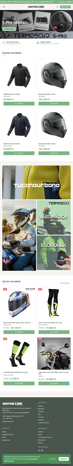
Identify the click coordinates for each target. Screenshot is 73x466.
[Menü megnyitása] (3, 6)
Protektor (41, 411)
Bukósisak (41, 409)
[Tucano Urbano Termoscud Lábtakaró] (54, 217)
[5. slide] (38, 36)
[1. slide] (32, 36)
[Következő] (69, 24)
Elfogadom (63, 459)
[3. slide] (35, 36)
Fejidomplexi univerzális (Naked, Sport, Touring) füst (53, 373)
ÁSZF (4, 437)
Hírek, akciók (41, 440)
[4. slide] (37, 36)
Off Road (41, 417)
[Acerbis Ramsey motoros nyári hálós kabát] (19, 235)
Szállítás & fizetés (7, 434)
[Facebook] (39, 450)
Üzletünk (40, 432)
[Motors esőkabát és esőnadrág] (54, 252)
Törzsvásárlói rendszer (45, 437)
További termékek (43, 422)
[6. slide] (40, 36)
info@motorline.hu (7, 421)
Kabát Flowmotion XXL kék (12, 144)
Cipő (39, 414)
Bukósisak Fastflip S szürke (47, 144)
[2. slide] (34, 36)
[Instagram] (42, 450)
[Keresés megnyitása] (57, 6)
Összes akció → (66, 283)
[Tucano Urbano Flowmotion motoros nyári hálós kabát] (36, 182)
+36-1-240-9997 (7, 418)
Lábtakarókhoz (9, 29)
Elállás (4, 432)
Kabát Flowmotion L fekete (12, 94)
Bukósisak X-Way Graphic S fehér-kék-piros (17, 322)
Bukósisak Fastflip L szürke (46, 94)
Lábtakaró (41, 420)
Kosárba (20, 103)
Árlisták (40, 443)
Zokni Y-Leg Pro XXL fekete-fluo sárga (50, 322)
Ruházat (40, 406)
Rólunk (40, 434)
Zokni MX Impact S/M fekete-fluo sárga (16, 372)
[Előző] (3, 24)
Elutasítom (52, 459)
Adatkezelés (6, 440)
